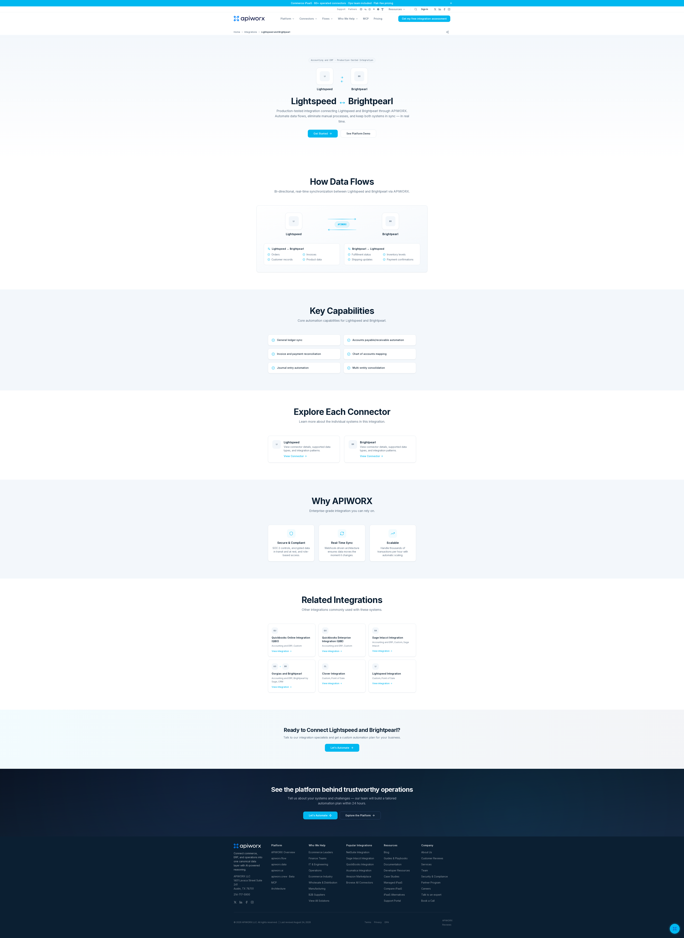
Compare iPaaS (393, 888)
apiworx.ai (277, 870)
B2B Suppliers (317, 894)
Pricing (378, 18)
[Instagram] (449, 9)
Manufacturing (317, 888)
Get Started (321, 133)
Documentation (392, 864)
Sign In (424, 9)
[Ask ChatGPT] (361, 9)
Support (341, 9)
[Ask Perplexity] (369, 9)
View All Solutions (319, 900)
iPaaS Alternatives (394, 894)
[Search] (415, 9)
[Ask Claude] (365, 9)
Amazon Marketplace (358, 876)
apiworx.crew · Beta (282, 876)
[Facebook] (444, 9)
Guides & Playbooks (396, 858)
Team (424, 870)
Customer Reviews (432, 858)
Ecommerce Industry (321, 876)
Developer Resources (397, 870)
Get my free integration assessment (424, 18)
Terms (367, 922)
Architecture (278, 888)
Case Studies (391, 876)
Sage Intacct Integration (360, 858)
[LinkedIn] (440, 9)
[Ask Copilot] (382, 9)
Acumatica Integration (358, 870)
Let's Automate (340, 747)
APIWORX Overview (283, 852)
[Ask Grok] (378, 9)
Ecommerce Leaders (321, 852)
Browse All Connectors (359, 882)
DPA (387, 922)
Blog (386, 852)
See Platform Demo (358, 133)
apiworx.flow (278, 858)
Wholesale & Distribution (323, 882)
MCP (366, 18)
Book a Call (428, 900)
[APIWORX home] (249, 19)
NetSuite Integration (357, 852)
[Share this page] (447, 32)
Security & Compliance (434, 876)
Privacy (378, 922)
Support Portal (392, 900)
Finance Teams (318, 858)
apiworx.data (278, 864)
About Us (426, 852)
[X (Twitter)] (435, 9)
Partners (352, 9)
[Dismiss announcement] (451, 3)
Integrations (250, 32)
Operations (315, 870)
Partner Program (431, 882)
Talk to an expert (431, 894)
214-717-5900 (242, 894)
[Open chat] (675, 929)
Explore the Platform (358, 815)
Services (426, 864)
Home (237, 32)
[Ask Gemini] (374, 9)
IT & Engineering (318, 864)
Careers (426, 888)
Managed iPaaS (393, 882)
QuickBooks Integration (360, 864)
